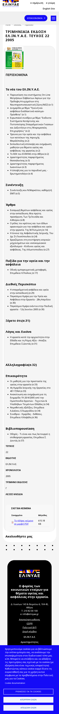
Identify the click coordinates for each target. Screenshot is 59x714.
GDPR (30, 623)
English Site (49, 8)
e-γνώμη (50, 2)
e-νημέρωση (36, 2)
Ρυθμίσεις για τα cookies (28, 691)
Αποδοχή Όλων (28, 707)
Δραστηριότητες (29, 642)
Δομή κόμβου (29, 631)
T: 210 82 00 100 (29, 610)
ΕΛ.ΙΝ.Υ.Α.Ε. (30, 636)
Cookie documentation (15, 683)
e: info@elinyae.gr (29, 614)
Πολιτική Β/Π (29, 627)
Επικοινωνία (35, 18)
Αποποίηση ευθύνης (29, 619)
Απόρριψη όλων (28, 699)
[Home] (12, 3)
